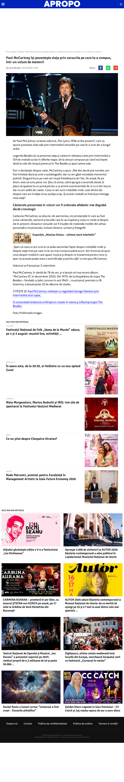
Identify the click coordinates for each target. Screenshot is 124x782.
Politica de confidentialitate (52, 723)
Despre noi (12, 723)
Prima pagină (11, 52)
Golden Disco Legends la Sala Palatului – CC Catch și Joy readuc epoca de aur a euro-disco (92, 708)
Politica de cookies (83, 723)
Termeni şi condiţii (108, 723)
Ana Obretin (15, 67)
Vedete (21, 52)
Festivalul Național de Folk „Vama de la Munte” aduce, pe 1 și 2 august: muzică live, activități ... (43, 332)
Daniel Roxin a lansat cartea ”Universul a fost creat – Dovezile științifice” (31, 708)
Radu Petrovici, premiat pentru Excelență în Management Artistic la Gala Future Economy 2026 (41, 477)
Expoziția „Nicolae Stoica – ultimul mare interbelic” (64, 235)
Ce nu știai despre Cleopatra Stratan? (31, 439)
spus (90, 258)
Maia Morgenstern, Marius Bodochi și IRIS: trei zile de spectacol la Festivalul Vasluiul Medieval (42, 404)
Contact (28, 723)
